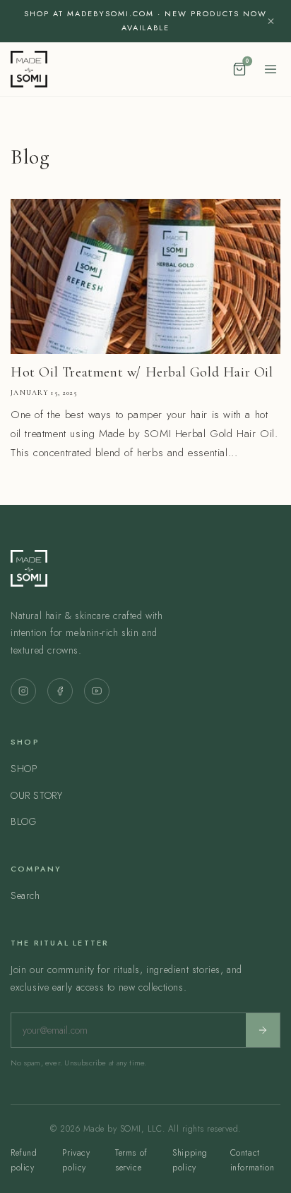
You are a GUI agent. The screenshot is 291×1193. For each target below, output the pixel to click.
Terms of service (131, 1160)
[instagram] (23, 691)
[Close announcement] (271, 21)
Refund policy (24, 1160)
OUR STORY (36, 795)
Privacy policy (76, 1160)
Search (25, 895)
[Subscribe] (263, 1030)
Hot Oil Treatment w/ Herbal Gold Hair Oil (142, 372)
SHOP (24, 768)
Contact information (252, 1160)
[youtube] (96, 691)
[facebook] (60, 691)
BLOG (23, 821)
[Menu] (270, 69)
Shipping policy (190, 1160)
